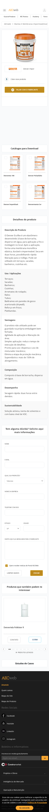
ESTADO (7, 523)
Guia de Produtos (9, 16)
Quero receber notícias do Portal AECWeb (23, 566)
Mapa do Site (7, 696)
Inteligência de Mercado (13, 781)
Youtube (10, 723)
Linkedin (10, 731)
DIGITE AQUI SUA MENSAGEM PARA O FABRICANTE (22, 539)
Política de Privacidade (37, 802)
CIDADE (26, 523)
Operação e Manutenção (13, 790)
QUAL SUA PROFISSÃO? (12, 476)
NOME (7, 444)
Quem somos (7, 690)
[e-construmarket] (11, 764)
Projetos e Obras (10, 773)
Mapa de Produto (9, 701)
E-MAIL (7, 460)
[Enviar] (44, 758)
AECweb (7, 24)
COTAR (35, 640)
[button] (4, 649)
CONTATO (14, 640)
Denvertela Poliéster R (14, 627)
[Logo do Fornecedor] (13, 68)
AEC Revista (24, 16)
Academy (36, 16)
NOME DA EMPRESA (11, 491)
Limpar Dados (13, 573)
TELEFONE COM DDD (12, 507)
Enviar (37, 573)
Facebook (11, 716)
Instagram (11, 739)
